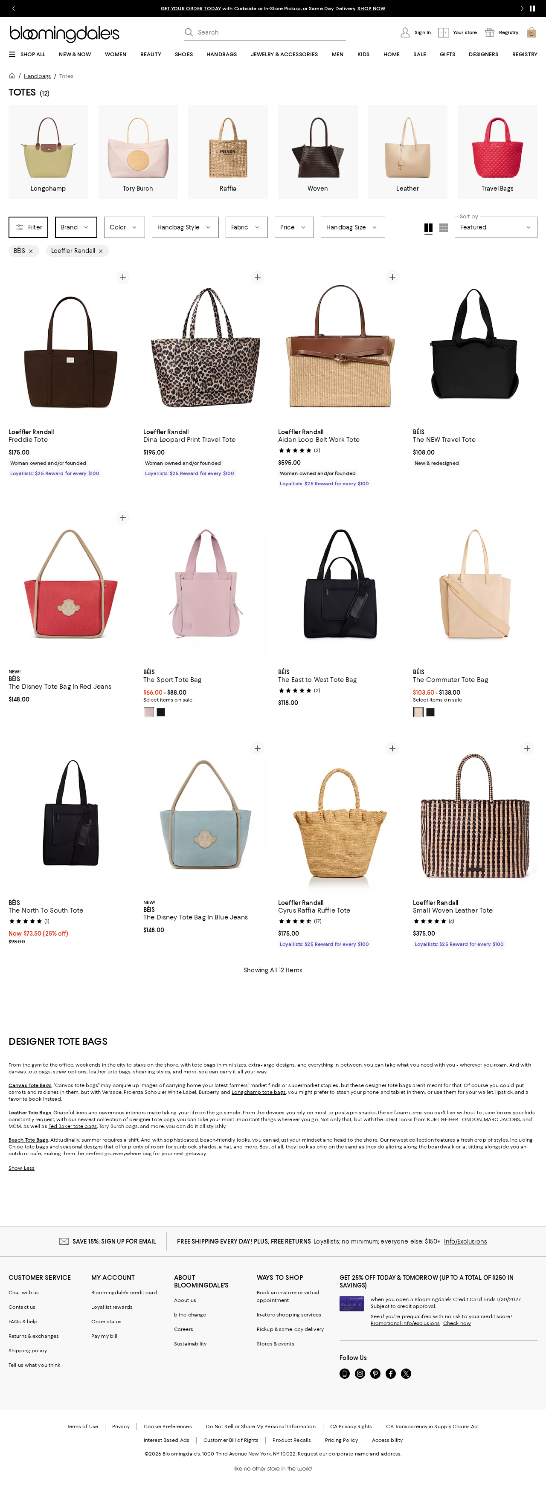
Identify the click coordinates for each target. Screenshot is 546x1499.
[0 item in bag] (531, 32)
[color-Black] (161, 712)
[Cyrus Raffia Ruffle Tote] (340, 816)
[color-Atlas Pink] (149, 712)
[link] (71, 451)
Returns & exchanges (34, 1336)
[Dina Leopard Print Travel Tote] (205, 345)
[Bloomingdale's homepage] (14, 77)
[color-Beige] (418, 712)
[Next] (122, 345)
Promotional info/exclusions (405, 1323)
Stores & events (275, 1344)
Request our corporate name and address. (349, 1454)
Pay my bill (104, 1336)
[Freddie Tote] (71, 345)
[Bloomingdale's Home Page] (65, 34)
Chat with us (24, 1293)
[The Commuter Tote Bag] (475, 585)
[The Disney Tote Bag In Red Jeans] (71, 585)
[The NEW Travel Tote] (475, 345)
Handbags (37, 76)
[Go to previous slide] (14, 8)
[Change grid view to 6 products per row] (443, 227)
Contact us (22, 1307)
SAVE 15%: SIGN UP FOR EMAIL (115, 1241)
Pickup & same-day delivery (290, 1329)
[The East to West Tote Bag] (340, 585)
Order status (106, 1322)
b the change (190, 1315)
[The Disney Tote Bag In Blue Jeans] (205, 816)
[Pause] (532, 8)
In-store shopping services (289, 1315)
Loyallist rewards (112, 1307)
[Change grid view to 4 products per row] (428, 229)
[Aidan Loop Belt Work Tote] (340, 345)
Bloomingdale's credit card (124, 1293)
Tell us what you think (34, 1365)
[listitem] (273, 8)
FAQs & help (23, 1322)
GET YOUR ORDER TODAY (191, 9)
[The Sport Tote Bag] (205, 585)
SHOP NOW (371, 9)
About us (185, 1300)
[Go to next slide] (522, 8)
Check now (457, 1323)
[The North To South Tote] (71, 816)
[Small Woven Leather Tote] (475, 816)
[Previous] (18, 345)
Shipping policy (28, 1351)
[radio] (148, 712)
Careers (183, 1329)
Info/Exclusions (465, 1241)
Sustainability (190, 1344)
